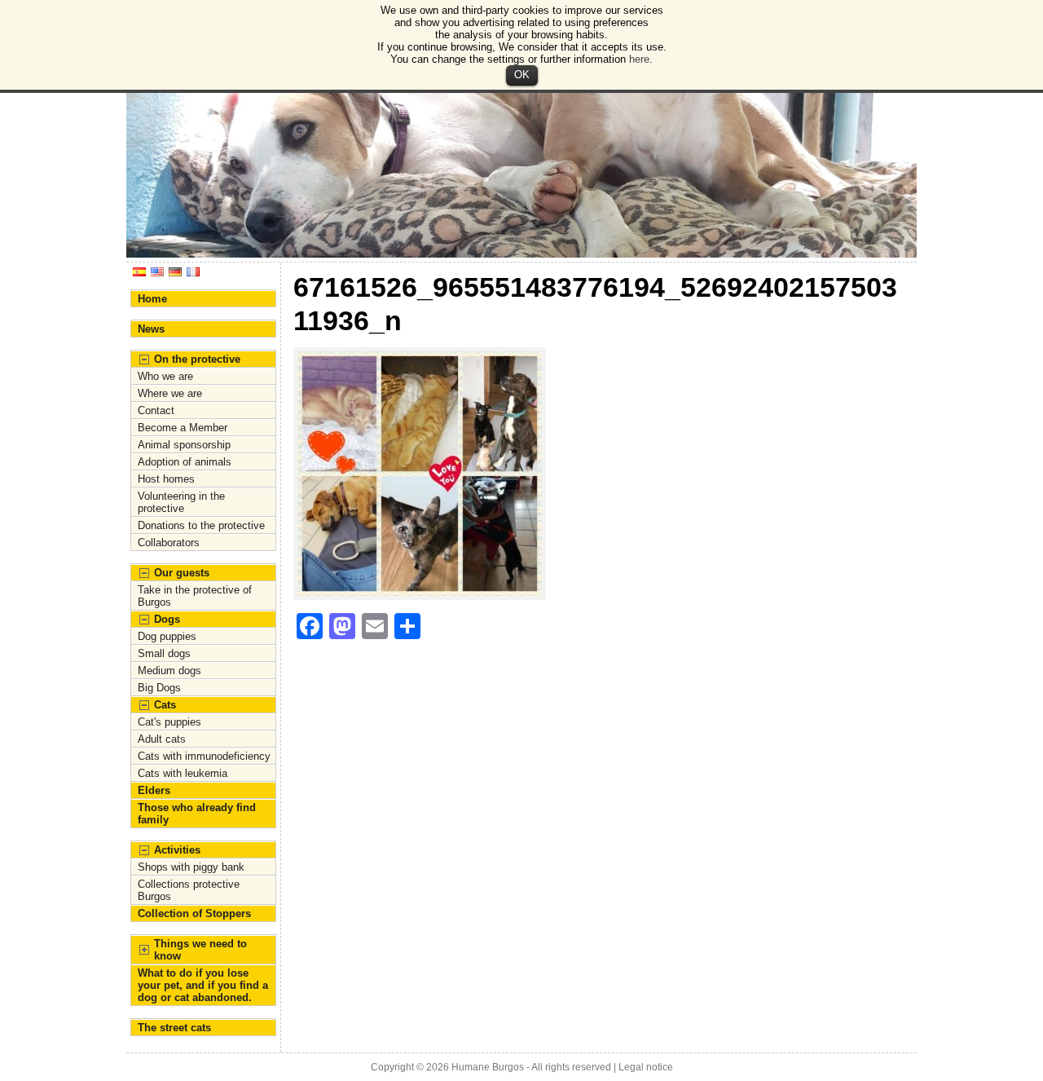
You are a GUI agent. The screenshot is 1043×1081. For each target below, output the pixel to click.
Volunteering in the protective (181, 502)
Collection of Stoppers (194, 913)
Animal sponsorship (184, 445)
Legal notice (645, 1067)
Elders (154, 790)
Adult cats (162, 739)
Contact (156, 410)
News (151, 329)
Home (152, 299)
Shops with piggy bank (191, 867)
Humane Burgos (487, 1067)
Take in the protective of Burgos (195, 596)
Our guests (181, 573)
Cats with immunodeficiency (204, 756)
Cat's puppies (169, 722)
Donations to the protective (201, 525)
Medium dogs (169, 670)
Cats (165, 705)
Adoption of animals (184, 462)
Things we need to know (200, 950)
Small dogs (164, 653)
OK (522, 74)
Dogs (167, 619)
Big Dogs (159, 688)
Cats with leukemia (182, 773)
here (639, 59)
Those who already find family (197, 813)
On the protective (197, 359)
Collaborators (169, 542)
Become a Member (182, 427)
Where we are (170, 393)
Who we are (165, 376)
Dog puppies (167, 636)
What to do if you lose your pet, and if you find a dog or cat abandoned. (203, 985)
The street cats (174, 1027)
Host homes (166, 479)
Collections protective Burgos (189, 890)
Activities (177, 850)
